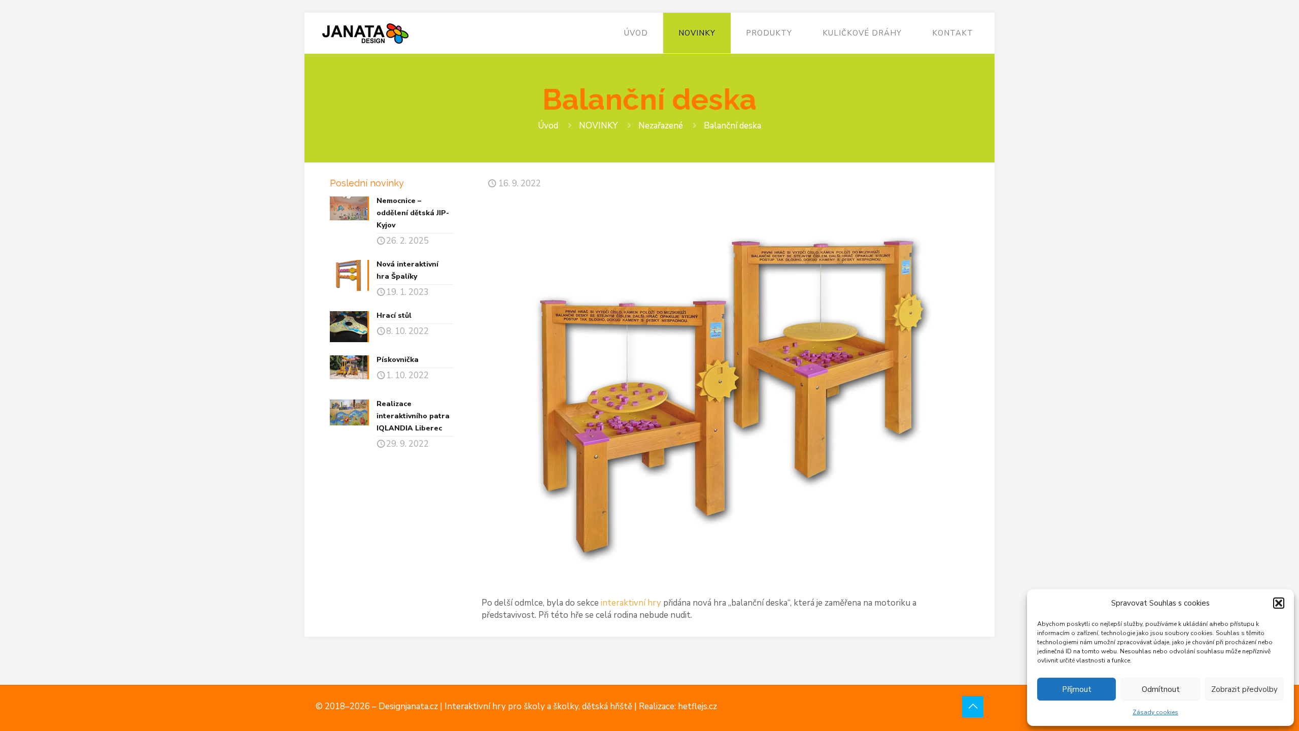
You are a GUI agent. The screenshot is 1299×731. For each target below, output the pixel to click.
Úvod (548, 125)
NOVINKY (598, 125)
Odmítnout (1161, 689)
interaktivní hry (631, 603)
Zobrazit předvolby (1244, 689)
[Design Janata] (365, 33)
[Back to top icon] (972, 706)
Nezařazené (660, 125)
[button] (1279, 603)
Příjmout (1076, 689)
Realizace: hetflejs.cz (678, 706)
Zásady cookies (1155, 712)
